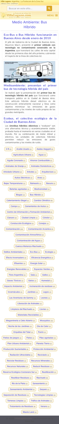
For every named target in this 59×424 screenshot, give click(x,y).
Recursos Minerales (41, 360)
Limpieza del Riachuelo (22, 309)
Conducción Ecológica (22, 223)
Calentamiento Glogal (18, 200)
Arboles (32, 172)
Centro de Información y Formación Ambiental (29, 212)
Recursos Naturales (17, 366)
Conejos (44, 223)
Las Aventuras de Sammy (22, 297)
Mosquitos (46, 320)
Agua (42, 154)
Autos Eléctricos (23, 177)
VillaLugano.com (23, 418)
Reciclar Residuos (16, 360)
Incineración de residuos (42, 286)
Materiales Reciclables (29, 315)
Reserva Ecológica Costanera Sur (20, 372)
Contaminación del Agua (29, 240)
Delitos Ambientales (14, 252)
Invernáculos (15, 292)
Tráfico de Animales (41, 400)
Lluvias (44, 309)
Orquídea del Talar (23, 332)
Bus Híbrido (36, 194)
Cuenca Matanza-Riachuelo (29, 246)
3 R (8, 149)
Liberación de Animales (29, 303)
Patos (30, 337)
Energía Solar (37, 263)
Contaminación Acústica (40, 229)
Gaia (34, 275)
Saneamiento (40, 383)
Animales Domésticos (42, 166)
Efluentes (19, 263)
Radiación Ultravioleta (21, 355)
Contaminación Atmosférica (29, 234)
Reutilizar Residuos (21, 377)
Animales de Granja (15, 166)
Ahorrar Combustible (41, 160)
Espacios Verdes (43, 269)
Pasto (42, 332)
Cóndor (47, 217)
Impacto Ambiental (14, 286)
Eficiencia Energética (42, 257)
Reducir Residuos (42, 366)
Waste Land (29, 412)
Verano (45, 406)
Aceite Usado (24, 149)
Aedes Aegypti (45, 149)
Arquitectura (49, 172)
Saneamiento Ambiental (22, 389)
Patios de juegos (12, 337)
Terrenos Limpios (16, 400)
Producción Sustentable (15, 349)
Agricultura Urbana (23, 154)
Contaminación (14, 229)
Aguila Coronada (16, 160)
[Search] (49, 8)
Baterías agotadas (19, 189)
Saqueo (44, 389)
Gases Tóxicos (15, 280)
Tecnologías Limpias (44, 395)
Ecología (50, 252)
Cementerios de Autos (36, 206)
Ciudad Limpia (30, 217)
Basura (50, 183)
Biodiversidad (42, 189)
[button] (50, 15)
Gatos (32, 280)
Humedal (46, 280)
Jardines (32, 292)
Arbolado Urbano (12, 172)
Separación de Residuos (16, 395)
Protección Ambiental (44, 349)
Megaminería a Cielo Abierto (20, 320)
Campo (15, 206)
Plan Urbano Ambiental (19, 343)
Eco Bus (35, 252)
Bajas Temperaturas (14, 183)
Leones (45, 297)
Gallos (46, 275)
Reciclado (43, 355)
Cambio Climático (43, 200)
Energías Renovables (18, 269)
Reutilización (49, 372)
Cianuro (12, 217)
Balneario (35, 183)
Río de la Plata (19, 383)
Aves (40, 177)
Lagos (47, 292)
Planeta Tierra (44, 343)
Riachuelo (42, 377)
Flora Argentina (17, 275)
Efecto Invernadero (16, 257)
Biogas (20, 194)
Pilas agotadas (47, 337)
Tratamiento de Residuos (22, 406)
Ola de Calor (44, 326)
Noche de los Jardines (20, 326)
